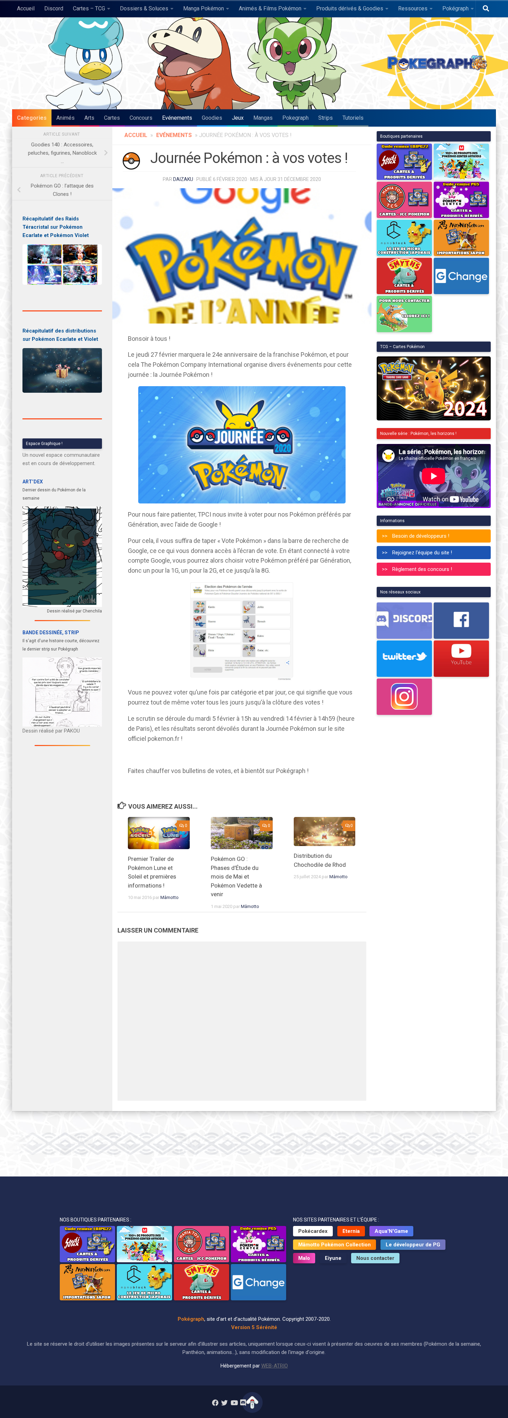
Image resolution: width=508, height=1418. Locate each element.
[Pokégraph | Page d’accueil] (439, 63)
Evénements (177, 118)
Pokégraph (455, 8)
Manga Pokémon (203, 8)
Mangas (263, 118)
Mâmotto (169, 897)
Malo (304, 1258)
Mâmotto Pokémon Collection (334, 1245)
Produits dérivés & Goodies (349, 8)
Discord (53, 8)
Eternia (351, 1231)
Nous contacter (375, 1258)
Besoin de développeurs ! (420, 536)
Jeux (238, 118)
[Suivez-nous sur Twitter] (224, 1402)
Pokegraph (295, 118)
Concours (141, 118)
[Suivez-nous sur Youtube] (234, 1402)
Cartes (112, 118)
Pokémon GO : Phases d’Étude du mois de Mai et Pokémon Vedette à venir (236, 876)
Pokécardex (313, 1231)
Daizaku (183, 179)
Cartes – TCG (89, 8)
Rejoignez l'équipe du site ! (422, 552)
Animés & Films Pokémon (270, 8)
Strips (325, 118)
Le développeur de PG (413, 1245)
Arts (89, 118)
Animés (65, 118)
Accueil (26, 8)
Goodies (212, 118)
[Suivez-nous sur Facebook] (215, 1402)
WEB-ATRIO (274, 1366)
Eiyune (333, 1258)
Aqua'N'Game (391, 1231)
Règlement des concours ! (422, 569)
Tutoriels (353, 118)
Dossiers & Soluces (144, 8)
